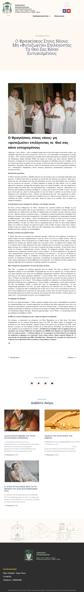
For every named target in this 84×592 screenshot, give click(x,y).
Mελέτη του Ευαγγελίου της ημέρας (58, 437)
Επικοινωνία (59, 16)
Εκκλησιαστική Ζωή (40, 16)
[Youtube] (69, 11)
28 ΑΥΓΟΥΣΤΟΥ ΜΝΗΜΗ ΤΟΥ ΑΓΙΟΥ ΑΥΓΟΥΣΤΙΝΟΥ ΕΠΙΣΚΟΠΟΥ (19, 437)
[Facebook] (64, 11)
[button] (66, 4)
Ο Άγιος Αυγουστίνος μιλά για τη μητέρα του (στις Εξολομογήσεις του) (20, 489)
